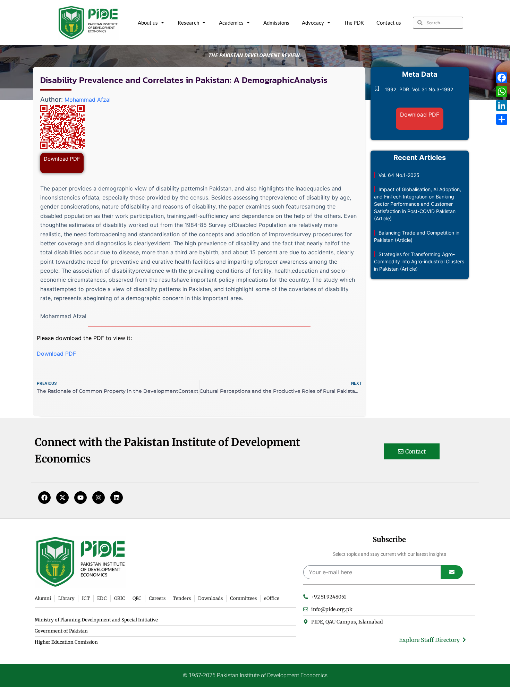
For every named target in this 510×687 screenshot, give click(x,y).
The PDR (354, 22)
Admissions (276, 22)
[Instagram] (98, 497)
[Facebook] (44, 497)
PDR (404, 89)
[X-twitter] (62, 497)
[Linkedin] (116, 497)
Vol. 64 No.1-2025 (399, 175)
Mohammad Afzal (88, 99)
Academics (231, 22)
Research (188, 22)
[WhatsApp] (502, 92)
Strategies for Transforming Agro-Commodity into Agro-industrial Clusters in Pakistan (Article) (419, 261)
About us (148, 22)
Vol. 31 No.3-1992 (432, 89)
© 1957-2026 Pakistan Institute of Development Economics (255, 675)
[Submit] (452, 572)
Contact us (388, 22)
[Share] (502, 119)
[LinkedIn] (502, 105)
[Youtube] (80, 497)
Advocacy (313, 22)
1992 (390, 89)
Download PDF (62, 158)
